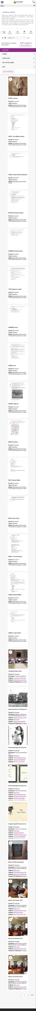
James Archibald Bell (19, 721)
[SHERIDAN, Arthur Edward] (18, 239)
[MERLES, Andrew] (18, 430)
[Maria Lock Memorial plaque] (18, 850)
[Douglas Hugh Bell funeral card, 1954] (18, 811)
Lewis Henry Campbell (20, 678)
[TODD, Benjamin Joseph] (18, 277)
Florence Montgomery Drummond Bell (24, 757)
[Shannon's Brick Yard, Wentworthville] (18, 697)
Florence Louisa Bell (19, 761)
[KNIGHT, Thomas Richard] (18, 544)
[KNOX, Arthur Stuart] (18, 506)
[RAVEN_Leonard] (18, 86)
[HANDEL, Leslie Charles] (18, 620)
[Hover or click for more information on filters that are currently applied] (31, 43)
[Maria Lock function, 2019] (18, 888)
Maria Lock (17, 870)
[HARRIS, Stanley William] (18, 582)
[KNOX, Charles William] (18, 468)
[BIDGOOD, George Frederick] (18, 200)
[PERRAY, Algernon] (18, 391)
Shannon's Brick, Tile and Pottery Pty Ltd (25, 717)
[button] (17, 32)
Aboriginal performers (20, 914)
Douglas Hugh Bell (19, 832)
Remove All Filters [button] (26, 45)
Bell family (16, 719)
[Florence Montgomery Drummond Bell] (18, 735)
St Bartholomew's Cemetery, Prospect (24, 796)
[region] (18, 61)
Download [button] (10, 32)
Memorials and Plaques (20, 874)
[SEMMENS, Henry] (18, 315)
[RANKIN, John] (18, 353)
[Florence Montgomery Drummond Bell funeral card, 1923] (18, 773)
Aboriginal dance (18, 912)
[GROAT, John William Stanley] (18, 124)
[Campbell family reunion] (18, 659)
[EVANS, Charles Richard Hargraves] (18, 162)
